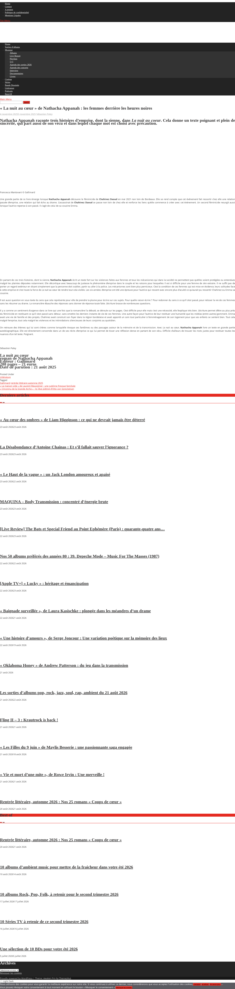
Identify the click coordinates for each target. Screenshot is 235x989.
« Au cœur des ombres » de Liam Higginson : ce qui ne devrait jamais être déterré (72, 419)
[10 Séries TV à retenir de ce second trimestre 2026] (7, 914)
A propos (9, 9)
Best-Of (8, 94)
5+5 (11, 62)
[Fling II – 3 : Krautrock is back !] (7, 712)
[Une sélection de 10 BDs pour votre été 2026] (7, 941)
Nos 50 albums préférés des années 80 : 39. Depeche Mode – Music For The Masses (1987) (79, 556)
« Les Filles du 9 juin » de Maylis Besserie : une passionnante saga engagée (66, 747)
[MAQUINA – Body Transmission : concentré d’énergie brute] (7, 494)
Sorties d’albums (12, 47)
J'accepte (197, 984)
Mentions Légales (13, 15)
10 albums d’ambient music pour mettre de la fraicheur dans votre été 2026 (66, 867)
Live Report (15, 56)
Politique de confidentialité (17, 12)
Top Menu (5, 20)
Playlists (13, 59)
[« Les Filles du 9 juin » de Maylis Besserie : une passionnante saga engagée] (7, 740)
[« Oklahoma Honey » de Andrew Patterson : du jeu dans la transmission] (7, 658)
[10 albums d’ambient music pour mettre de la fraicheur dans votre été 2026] (7, 860)
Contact (8, 6)
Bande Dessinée (12, 85)
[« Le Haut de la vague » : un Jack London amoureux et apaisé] (7, 467)
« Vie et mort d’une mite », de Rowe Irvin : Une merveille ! (52, 774)
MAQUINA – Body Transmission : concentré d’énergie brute (54, 501)
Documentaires (16, 73)
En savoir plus (215, 984)
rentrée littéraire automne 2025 (27, 383)
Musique (9, 50)
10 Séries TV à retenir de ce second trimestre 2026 (44, 921)
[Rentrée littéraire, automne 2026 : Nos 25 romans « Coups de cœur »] (7, 794)
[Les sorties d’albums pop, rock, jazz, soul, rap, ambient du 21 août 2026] (7, 685)
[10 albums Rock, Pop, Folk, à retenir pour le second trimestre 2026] (7, 887)
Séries (7, 82)
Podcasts (9, 91)
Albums (13, 53)
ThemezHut (65, 978)
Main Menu (6, 99)
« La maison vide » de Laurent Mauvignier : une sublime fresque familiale (37, 385)
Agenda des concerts (19, 67)
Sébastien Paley (44, 114)
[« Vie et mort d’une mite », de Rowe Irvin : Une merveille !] (7, 767)
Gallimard (5, 383)
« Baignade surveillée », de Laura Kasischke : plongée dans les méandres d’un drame (75, 611)
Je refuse (205, 984)
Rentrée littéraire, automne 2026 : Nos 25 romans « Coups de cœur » (61, 802)
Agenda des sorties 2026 (21, 64)
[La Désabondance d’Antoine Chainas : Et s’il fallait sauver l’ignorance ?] (7, 440)
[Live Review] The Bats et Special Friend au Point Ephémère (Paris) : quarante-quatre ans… (82, 529)
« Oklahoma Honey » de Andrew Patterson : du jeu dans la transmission (64, 665)
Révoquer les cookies (11, 973)
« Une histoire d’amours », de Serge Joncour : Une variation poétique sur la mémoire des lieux (83, 638)
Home (7, 3)
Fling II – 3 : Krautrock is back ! (29, 720)
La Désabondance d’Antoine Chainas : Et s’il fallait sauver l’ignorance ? (64, 447)
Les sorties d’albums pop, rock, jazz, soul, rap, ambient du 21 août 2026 (63, 692)
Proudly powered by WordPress (16, 978)
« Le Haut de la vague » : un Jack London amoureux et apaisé (55, 474)
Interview (14, 70)
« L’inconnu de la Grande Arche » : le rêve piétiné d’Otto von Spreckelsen (37, 388)
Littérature (9, 88)
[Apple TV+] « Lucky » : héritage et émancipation (44, 583)
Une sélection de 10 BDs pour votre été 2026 (39, 949)
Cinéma (8, 79)
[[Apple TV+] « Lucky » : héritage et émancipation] (7, 576)
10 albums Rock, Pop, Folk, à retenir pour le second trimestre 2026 (59, 894)
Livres (12, 76)
